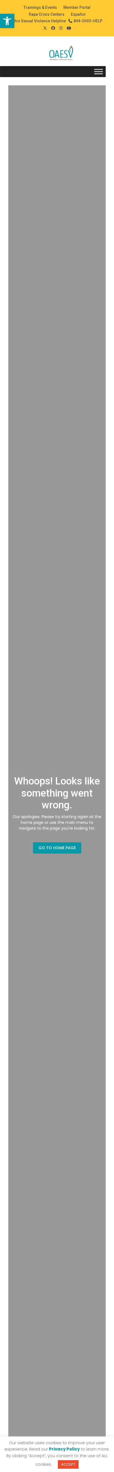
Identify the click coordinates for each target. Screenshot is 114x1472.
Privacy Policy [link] (64, 1449)
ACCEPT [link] (68, 1464)
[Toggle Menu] (98, 71)
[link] (7, 21)
